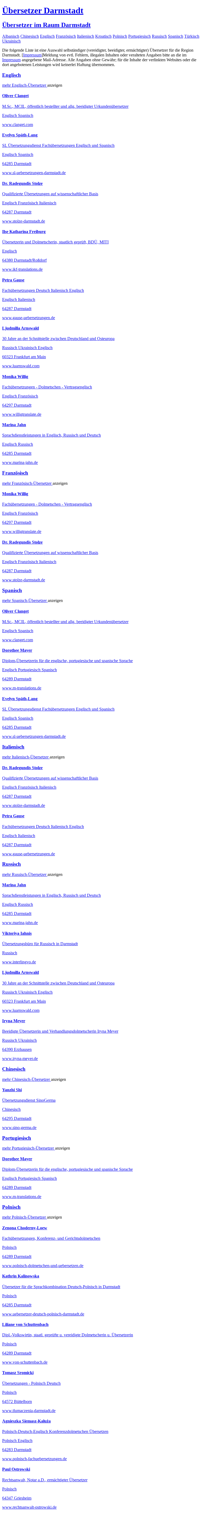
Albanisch (10, 36)
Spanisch (175, 36)
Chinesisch (29, 36)
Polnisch (120, 36)
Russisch (159, 36)
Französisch (66, 36)
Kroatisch (103, 36)
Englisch (47, 36)
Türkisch (191, 36)
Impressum (32, 55)
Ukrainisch (11, 41)
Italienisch (85, 36)
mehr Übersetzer (24, 85)
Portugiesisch (139, 36)
